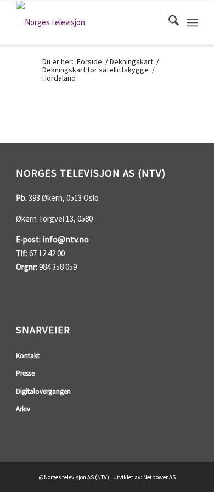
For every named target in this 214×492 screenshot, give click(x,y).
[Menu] (192, 22)
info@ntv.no (65, 239)
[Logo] (88, 22)
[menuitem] (168, 22)
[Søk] (168, 22)
